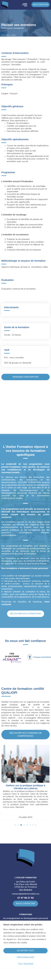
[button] (15, 825)
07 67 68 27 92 (25, 897)
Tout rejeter (25, 964)
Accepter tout (25, 950)
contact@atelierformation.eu (25, 894)
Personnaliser (25, 957)
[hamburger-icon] (25, 5)
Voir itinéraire (25, 890)
